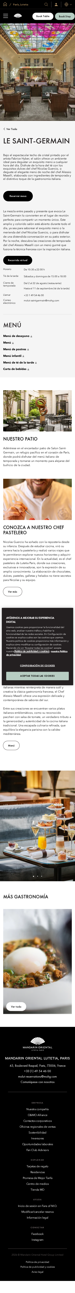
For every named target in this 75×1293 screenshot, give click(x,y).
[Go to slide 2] (37, 876)
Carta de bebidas (14, 369)
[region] (37, 646)
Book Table (42, 16)
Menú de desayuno (16, 336)
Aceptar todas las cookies (37, 675)
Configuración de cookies (37, 665)
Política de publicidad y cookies (32, 651)
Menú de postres (14, 349)
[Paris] (18, 16)
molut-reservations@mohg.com (37, 1076)
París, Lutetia (20, 4)
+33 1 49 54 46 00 (34, 295)
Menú (7, 342)
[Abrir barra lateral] (5, 16)
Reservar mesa (18, 196)
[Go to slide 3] (41, 876)
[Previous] (8, 826)
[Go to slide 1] (33, 876)
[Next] (67, 826)
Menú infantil (12, 356)
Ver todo (11, 129)
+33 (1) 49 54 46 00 (37, 1071)
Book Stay (65, 16)
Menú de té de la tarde (18, 362)
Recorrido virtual (17, 260)
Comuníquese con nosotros (38, 1082)
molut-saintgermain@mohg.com (41, 301)
